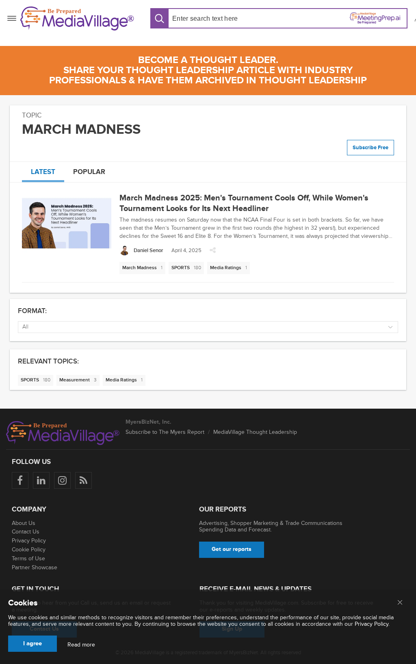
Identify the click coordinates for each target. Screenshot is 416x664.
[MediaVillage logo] (63, 433)
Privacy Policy (29, 540)
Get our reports (231, 549)
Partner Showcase (34, 567)
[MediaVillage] (77, 18)
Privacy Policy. (372, 623)
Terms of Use (28, 558)
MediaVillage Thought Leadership (255, 432)
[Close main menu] (400, 603)
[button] (213, 252)
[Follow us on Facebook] (20, 480)
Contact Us (25, 531)
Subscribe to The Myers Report (165, 432)
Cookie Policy (29, 549)
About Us (23, 523)
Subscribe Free (370, 147)
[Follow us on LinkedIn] (41, 480)
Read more (81, 645)
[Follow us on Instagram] (62, 480)
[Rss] (83, 480)
